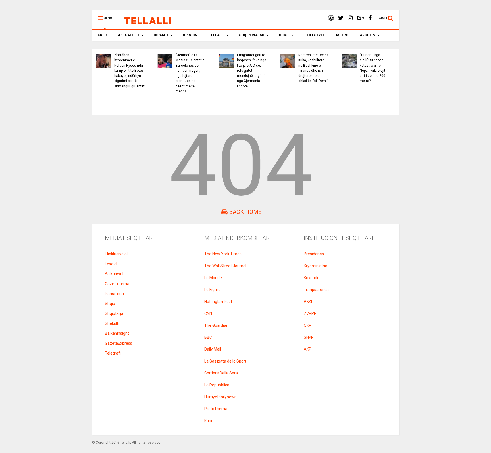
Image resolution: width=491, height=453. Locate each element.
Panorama (114, 293)
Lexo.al (111, 264)
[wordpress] (331, 18)
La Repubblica (216, 385)
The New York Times (223, 254)
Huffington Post (218, 301)
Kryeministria (315, 266)
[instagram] (350, 18)
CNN (208, 313)
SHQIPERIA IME (252, 35)
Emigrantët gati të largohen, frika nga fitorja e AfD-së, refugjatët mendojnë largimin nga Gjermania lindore (252, 70)
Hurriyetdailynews (220, 397)
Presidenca (314, 254)
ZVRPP (310, 313)
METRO (342, 35)
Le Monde (213, 277)
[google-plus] (360, 18)
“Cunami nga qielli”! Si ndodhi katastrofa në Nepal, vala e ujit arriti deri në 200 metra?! (372, 68)
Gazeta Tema (117, 283)
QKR (307, 325)
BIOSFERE (287, 35)
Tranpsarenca (316, 289)
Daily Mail (212, 349)
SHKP (309, 337)
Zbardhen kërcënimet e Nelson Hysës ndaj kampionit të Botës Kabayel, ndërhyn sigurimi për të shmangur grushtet (129, 70)
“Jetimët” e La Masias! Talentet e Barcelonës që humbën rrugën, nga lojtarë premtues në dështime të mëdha (190, 73)
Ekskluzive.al (116, 254)
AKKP (309, 301)
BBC (208, 337)
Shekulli (112, 323)
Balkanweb (115, 273)
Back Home (245, 211)
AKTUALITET (129, 35)
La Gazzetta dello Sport (225, 361)
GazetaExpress (118, 343)
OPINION (190, 35)
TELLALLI (217, 35)
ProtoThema (215, 408)
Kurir (208, 420)
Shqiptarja (114, 313)
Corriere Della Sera (221, 373)
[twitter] (341, 18)
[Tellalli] (145, 25)
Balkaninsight (117, 333)
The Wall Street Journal (225, 266)
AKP (307, 349)
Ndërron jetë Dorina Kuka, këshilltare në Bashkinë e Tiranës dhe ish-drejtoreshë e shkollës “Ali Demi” (313, 68)
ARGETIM (368, 35)
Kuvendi (311, 277)
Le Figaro (212, 289)
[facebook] (370, 18)
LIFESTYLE (316, 35)
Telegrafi (113, 353)
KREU (102, 35)
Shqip (110, 303)
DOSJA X (161, 35)
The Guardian (216, 325)
